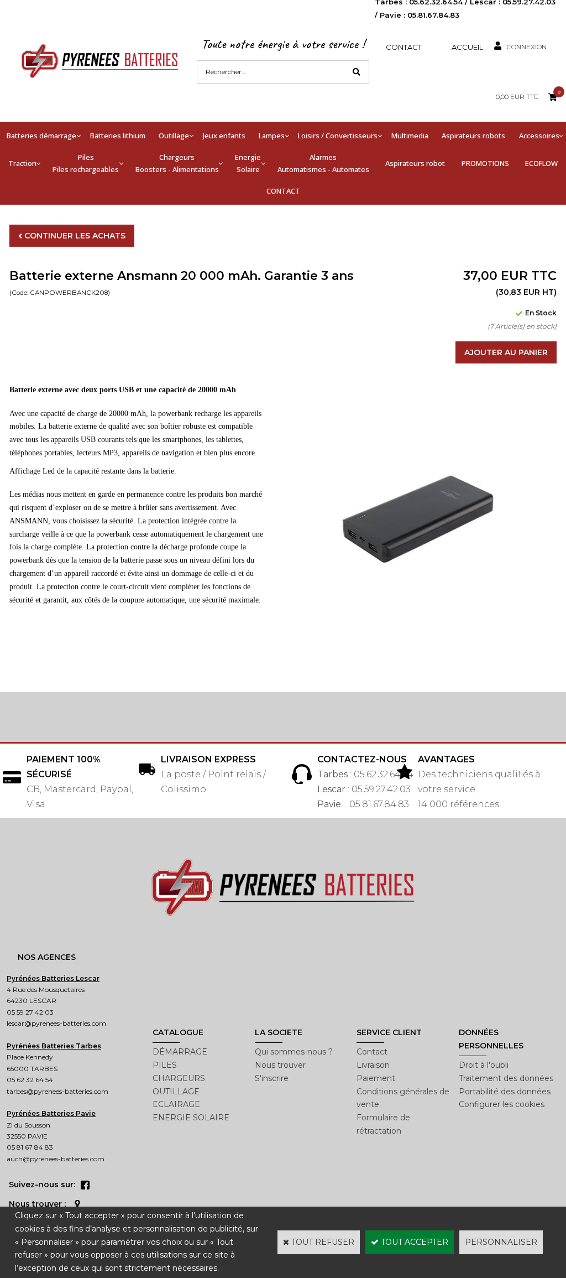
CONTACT (283, 191)
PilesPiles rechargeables (86, 163)
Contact (404, 47)
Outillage (174, 136)
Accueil (467, 47)
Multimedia (409, 136)
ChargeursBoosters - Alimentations (177, 163)
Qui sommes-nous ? (294, 1052)
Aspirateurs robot (415, 163)
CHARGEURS (179, 1078)
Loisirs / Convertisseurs (338, 136)
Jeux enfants (224, 136)
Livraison (373, 1065)
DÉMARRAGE (180, 1052)
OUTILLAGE (176, 1092)
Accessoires (539, 136)
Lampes (272, 136)
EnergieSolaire (248, 163)
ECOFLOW (541, 163)
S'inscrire (272, 1078)
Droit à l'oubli (484, 1065)
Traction (22, 163)
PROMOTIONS (485, 163)
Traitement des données (506, 1078)
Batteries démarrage (41, 136)
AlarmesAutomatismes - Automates (323, 163)
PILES (165, 1065)
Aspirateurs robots (473, 136)
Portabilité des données (505, 1092)
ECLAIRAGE (176, 1104)
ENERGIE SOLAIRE (191, 1118)
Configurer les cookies (501, 1104)
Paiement (376, 1078)
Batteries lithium (117, 136)
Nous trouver (280, 1065)
